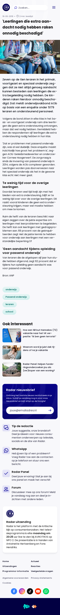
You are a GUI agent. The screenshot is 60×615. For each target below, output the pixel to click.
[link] (11, 289)
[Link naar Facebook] (14, 591)
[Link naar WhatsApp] (46, 591)
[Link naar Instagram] (22, 591)
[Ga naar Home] (6, 7)
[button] (54, 7)
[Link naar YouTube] (38, 591)
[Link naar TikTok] (30, 591)
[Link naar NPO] (34, 606)
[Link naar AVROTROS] (26, 606)
